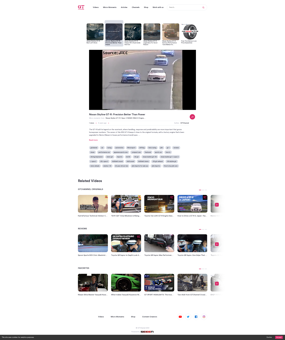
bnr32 (128, 157)
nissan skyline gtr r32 (150, 157)
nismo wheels (95, 166)
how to (168, 152)
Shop (146, 7)
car (102, 147)
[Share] (192, 116)
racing (109, 147)
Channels (135, 7)
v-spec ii (93, 161)
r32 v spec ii (104, 161)
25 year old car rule (121, 166)
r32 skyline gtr (171, 161)
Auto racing (152, 147)
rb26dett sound (117, 161)
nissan (93, 152)
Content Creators (149, 317)
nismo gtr (110, 157)
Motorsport (131, 147)
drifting (142, 147)
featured (148, 152)
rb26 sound (130, 161)
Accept (279, 337)
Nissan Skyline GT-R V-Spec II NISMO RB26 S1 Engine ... (125, 118)
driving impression (97, 157)
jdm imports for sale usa (140, 166)
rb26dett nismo (143, 161)
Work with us (158, 7)
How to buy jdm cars (171, 166)
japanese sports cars (121, 152)
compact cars (136, 152)
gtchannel (94, 147)
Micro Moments (109, 7)
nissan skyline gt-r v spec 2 (170, 157)
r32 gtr (136, 157)
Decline (269, 337)
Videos (96, 7)
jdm (161, 147)
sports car (158, 152)
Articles (124, 7)
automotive (119, 147)
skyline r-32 (107, 166)
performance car (104, 152)
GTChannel (184, 123)
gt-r (168, 147)
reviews (176, 147)
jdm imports (156, 166)
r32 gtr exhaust (158, 161)
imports (119, 157)
